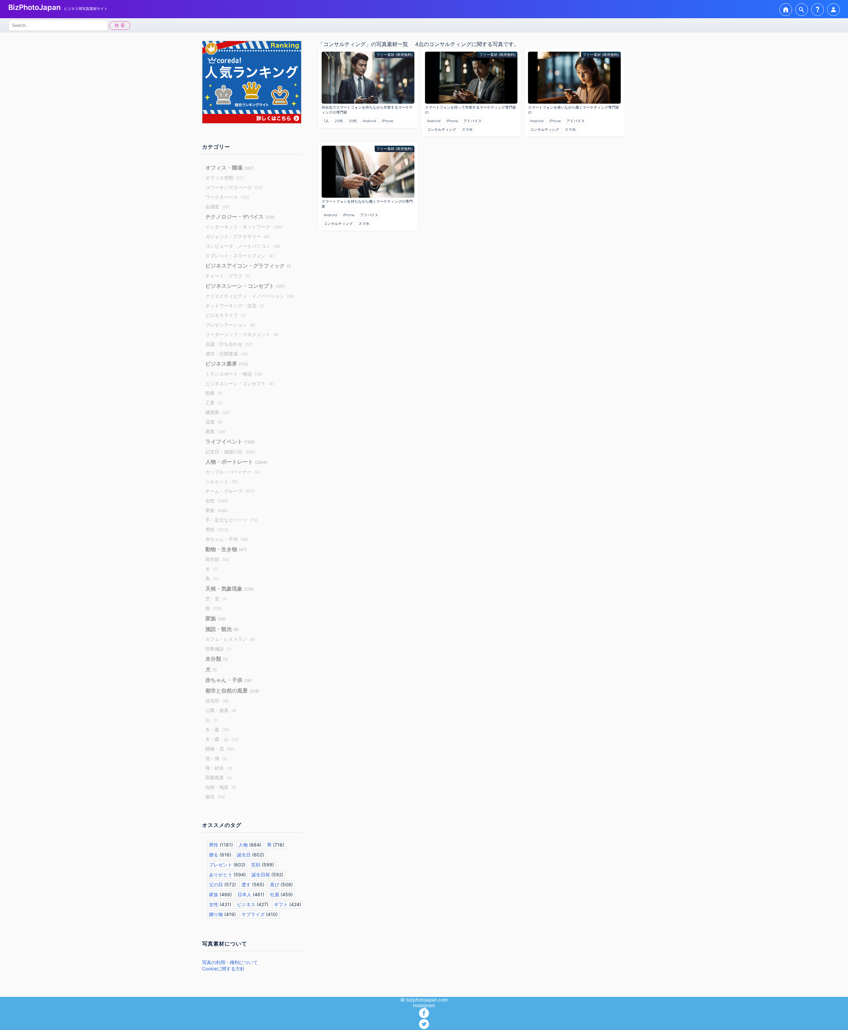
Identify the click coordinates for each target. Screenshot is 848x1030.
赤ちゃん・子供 (226, 539)
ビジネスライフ (225, 315)
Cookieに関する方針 (223, 968)
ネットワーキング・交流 (234, 305)
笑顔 (255, 864)
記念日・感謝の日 (230, 451)
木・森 (217, 729)
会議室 (217, 206)
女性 (216, 500)
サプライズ (253, 914)
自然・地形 (220, 787)
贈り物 (216, 914)
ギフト (281, 904)
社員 (274, 894)
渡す (246, 884)
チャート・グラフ (227, 276)
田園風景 (218, 777)
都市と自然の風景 (232, 690)
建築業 (217, 412)
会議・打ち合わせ (229, 344)
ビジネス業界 (226, 363)
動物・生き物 (225, 549)
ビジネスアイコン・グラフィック (248, 265)
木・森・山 (221, 739)
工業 (214, 402)
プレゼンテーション (230, 325)
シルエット (221, 481)
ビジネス (246, 904)
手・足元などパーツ (231, 520)
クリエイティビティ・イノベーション (249, 296)
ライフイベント (230, 441)
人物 (243, 845)
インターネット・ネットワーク (243, 227)
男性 (217, 529)
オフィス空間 (224, 177)
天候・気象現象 (229, 588)
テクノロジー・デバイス (240, 216)
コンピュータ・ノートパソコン (242, 246)
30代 (352, 121)
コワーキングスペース (233, 187)
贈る (213, 854)
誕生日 (244, 854)
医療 (213, 393)
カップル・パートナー (232, 472)
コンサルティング (441, 129)
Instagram (424, 1005)
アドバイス (472, 121)
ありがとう (220, 874)
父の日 (216, 884)
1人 (326, 121)
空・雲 (216, 598)
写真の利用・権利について (230, 962)
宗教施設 (218, 648)
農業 (215, 431)
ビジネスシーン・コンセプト (245, 286)
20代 (339, 121)
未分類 (216, 658)
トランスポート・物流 (233, 374)
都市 (215, 796)
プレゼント (220, 864)
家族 (216, 510)
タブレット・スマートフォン (239, 255)
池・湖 (216, 758)
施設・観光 (221, 629)
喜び (274, 884)
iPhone (387, 121)
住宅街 (217, 700)
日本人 (244, 894)
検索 (121, 25)
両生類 (217, 559)
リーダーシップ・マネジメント (241, 334)
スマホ (467, 129)
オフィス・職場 (229, 167)
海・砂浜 (218, 768)
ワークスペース (227, 197)
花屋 (214, 422)
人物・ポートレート (236, 461)
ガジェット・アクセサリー (237, 236)
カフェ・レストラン (230, 639)
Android (369, 121)
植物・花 (220, 748)
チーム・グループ (229, 491)
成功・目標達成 (226, 353)
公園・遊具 (221, 710)
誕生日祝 (260, 874)
